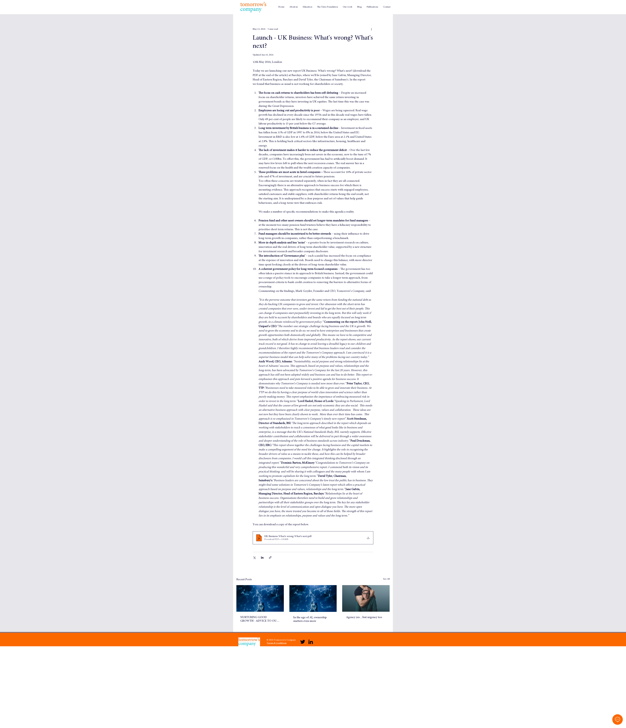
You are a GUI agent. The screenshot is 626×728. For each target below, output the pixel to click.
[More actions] (371, 29)
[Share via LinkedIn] (262, 557)
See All (386, 579)
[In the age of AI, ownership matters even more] (313, 598)
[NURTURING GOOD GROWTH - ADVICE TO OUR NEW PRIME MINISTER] (260, 598)
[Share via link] (270, 557)
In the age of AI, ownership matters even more (310, 619)
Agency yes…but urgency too (364, 617)
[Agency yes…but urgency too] (366, 598)
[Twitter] (302, 642)
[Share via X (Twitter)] (254, 557)
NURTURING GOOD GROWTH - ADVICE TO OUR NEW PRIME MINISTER (259, 619)
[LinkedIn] (310, 642)
